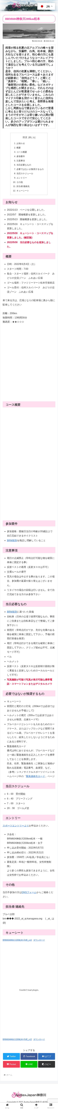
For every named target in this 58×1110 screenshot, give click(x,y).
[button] (46, 1064)
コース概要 (22, 152)
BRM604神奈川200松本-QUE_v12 (17, 940)
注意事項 (21, 160)
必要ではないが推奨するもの (30, 169)
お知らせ (21, 143)
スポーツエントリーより (16, 825)
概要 (19, 147)
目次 (25, 137)
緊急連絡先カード (35, 776)
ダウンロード (39, 940)
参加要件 (21, 156)
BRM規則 (12, 540)
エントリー (22, 178)
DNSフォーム (29, 892)
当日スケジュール (25, 173)
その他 (20, 182)
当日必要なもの (24, 165)
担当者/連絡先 (23, 186)
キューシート (23, 190)
